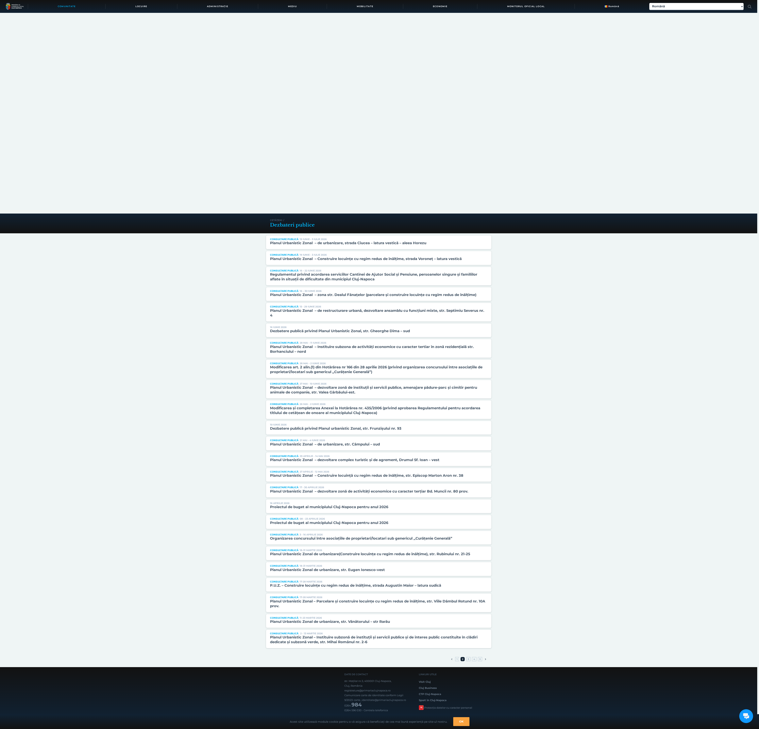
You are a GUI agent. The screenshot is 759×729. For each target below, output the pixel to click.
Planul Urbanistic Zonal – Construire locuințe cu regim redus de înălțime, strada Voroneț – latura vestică (366, 259)
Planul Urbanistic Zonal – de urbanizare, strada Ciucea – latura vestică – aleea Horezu (348, 243)
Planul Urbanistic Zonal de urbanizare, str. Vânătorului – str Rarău (330, 621)
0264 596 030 (353, 710)
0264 (353, 705)
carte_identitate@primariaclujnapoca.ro (380, 700)
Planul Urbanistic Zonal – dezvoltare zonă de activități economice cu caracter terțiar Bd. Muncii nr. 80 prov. (369, 491)
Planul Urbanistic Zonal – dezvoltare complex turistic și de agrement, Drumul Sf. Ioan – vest (354, 460)
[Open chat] (746, 716)
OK (461, 721)
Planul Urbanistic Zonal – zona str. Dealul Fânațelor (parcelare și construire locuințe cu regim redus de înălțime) (373, 295)
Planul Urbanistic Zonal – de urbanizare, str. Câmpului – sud (325, 444)
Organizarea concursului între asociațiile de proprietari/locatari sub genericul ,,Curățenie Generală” (361, 538)
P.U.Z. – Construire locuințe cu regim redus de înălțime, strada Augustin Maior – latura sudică (355, 585)
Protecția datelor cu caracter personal (448, 707)
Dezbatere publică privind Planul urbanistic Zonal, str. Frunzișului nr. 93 (335, 428)
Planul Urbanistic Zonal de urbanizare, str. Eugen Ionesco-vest (327, 570)
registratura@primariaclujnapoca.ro (367, 690)
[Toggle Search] (749, 7)
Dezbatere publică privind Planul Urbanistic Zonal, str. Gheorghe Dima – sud (340, 331)
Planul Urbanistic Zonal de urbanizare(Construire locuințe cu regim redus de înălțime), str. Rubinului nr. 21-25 (370, 554)
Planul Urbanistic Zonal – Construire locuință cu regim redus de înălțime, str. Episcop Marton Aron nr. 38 (366, 475)
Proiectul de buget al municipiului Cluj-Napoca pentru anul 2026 (329, 507)
